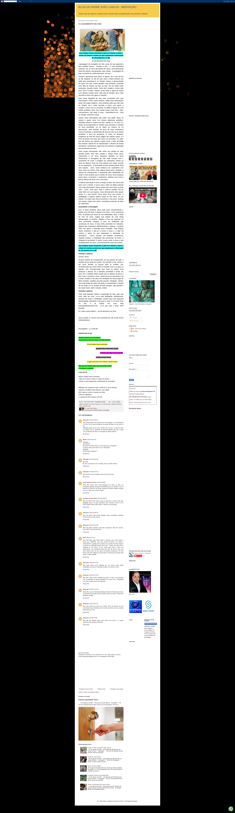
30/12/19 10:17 (91, 537)
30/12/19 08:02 (101, 482)
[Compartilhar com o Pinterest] (119, 402)
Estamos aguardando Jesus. (88, 699)
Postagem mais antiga (116, 689)
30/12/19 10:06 (93, 525)
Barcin (122, 801)
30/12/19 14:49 (93, 589)
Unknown (86, 420)
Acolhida (85, 404)
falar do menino (95, 404)
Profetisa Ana (107, 404)
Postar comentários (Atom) (91, 692)
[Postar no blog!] (114, 402)
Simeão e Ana (87, 406)
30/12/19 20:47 (93, 603)
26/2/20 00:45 (93, 618)
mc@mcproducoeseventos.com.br (142, 402)
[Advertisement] (100, 673)
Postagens (134, 317)
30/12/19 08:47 (93, 512)
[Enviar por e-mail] (112, 402)
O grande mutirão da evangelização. (98, 775)
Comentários (135, 320)
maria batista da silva (89, 482)
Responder (86, 434)
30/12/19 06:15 (91, 439)
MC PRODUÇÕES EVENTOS (138, 397)
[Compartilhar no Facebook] (118, 402)
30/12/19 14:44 (93, 562)
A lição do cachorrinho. (94, 757)
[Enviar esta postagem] (109, 401)
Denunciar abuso (135, 408)
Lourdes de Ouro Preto (90, 498)
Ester (84, 537)
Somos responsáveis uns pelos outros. (99, 784)
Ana (90, 404)
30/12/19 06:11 (93, 420)
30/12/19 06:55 (93, 459)
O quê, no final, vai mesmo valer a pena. (99, 747)
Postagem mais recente (86, 689)
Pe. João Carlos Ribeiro (139, 328)
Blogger (135, 801)
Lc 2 (101, 404)
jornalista (135, 331)
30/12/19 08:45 (102, 498)
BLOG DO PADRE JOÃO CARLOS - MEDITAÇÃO (107, 7)
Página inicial (101, 689)
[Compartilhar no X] (116, 402)
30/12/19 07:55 (93, 471)
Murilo (85, 439)
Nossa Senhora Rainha (94, 766)
